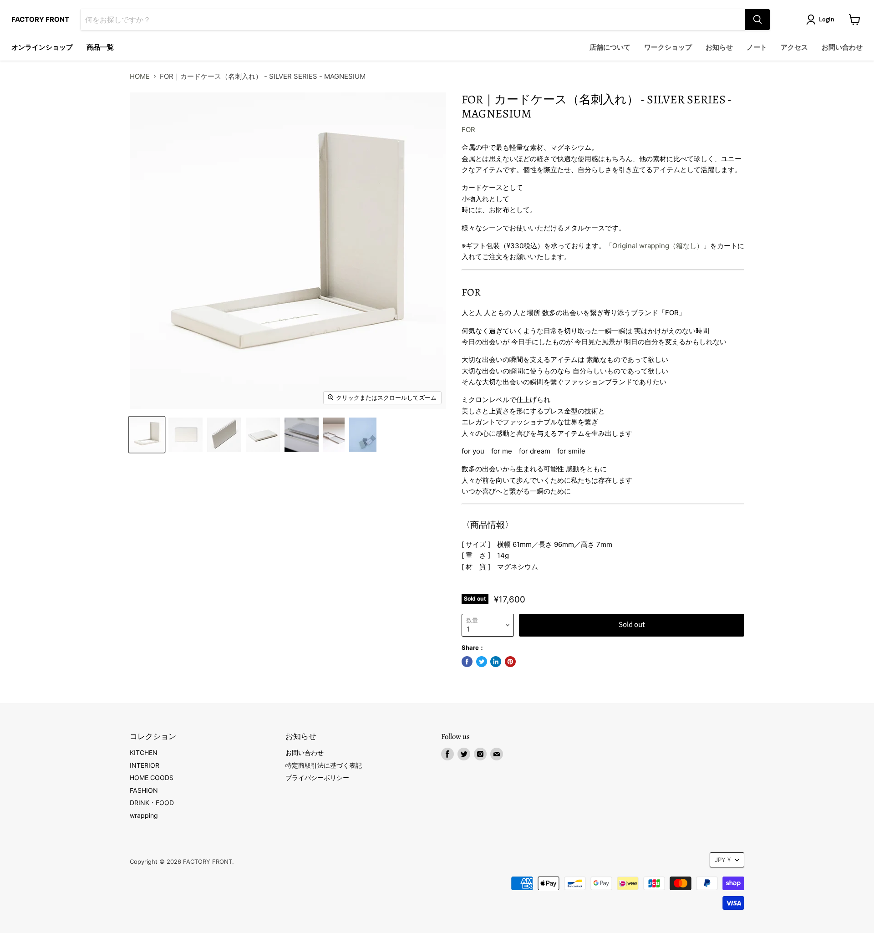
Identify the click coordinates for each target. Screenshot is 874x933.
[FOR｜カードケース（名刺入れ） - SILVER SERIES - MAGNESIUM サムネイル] (147, 435)
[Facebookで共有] (467, 661)
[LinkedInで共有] (495, 661)
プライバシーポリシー (317, 777)
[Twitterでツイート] (481, 661)
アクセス (794, 47)
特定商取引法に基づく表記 (323, 765)
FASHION (144, 790)
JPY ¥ (723, 859)
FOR (468, 129)
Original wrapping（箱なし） (657, 245)
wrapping (144, 815)
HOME (140, 76)
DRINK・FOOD (152, 802)
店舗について (609, 47)
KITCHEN (144, 752)
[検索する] (757, 19)
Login (826, 19)
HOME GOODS (151, 777)
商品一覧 (100, 47)
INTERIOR (144, 765)
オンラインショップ (42, 47)
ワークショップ (668, 47)
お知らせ (719, 47)
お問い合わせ (842, 47)
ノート (757, 47)
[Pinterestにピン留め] (510, 661)
